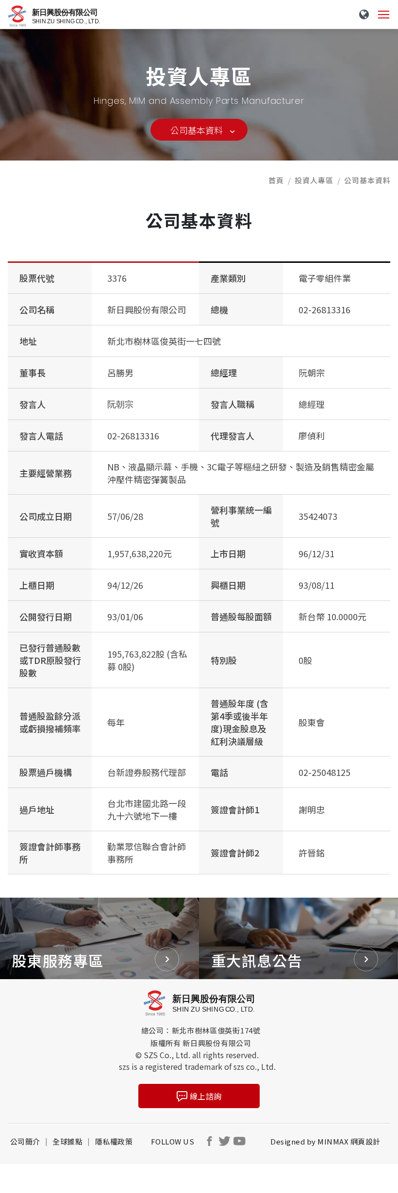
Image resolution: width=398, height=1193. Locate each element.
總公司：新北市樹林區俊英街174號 (201, 1030)
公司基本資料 (196, 130)
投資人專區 (314, 180)
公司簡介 (25, 1141)
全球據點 (67, 1141)
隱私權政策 (114, 1141)
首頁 (276, 180)
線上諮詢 (206, 1096)
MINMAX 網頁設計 (349, 1141)
